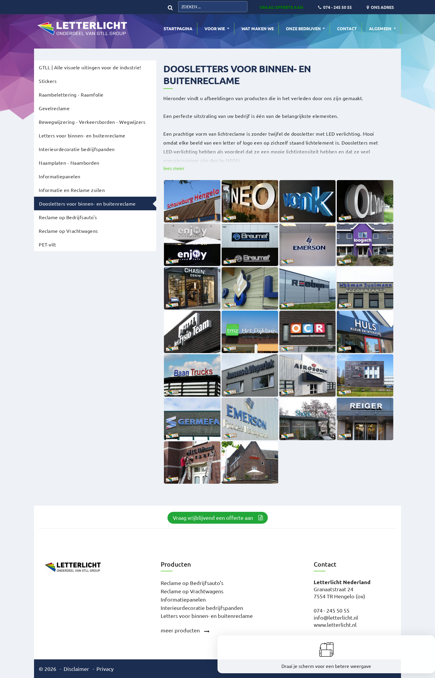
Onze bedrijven (304, 28)
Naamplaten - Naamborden (69, 163)
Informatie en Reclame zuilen (72, 190)
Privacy (105, 669)
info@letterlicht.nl (336, 617)
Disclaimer (76, 669)
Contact (347, 28)
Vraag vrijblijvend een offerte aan (213, 517)
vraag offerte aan (281, 7)
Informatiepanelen (59, 176)
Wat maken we (257, 28)
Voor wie (215, 28)
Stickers (48, 81)
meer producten (180, 630)
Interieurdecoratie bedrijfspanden (77, 149)
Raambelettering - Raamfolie (71, 94)
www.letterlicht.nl (335, 624)
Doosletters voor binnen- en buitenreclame (87, 203)
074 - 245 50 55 (331, 610)
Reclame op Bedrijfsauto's (68, 217)
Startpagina (178, 28)
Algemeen (380, 28)
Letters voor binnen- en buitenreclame (82, 135)
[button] (173, 168)
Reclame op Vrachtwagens (68, 231)
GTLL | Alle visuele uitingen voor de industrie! (90, 67)
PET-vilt (47, 244)
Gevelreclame (54, 108)
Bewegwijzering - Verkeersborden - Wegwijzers (92, 122)
